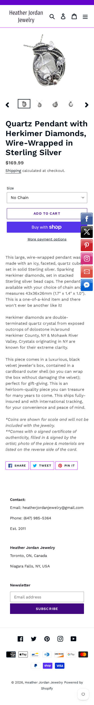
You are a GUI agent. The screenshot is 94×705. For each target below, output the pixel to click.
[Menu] (85, 16)
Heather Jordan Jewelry (44, 682)
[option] (24, 104)
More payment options (47, 239)
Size (10, 188)
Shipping (13, 170)
